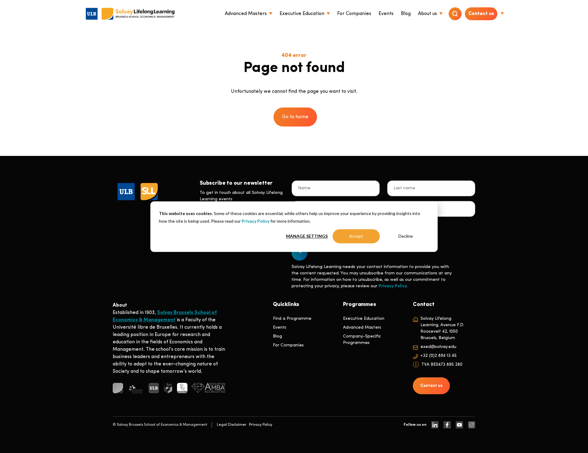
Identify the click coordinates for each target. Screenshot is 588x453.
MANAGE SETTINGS (307, 236)
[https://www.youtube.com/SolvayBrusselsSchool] (459, 424)
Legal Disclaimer (232, 425)
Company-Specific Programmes (362, 339)
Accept (356, 236)
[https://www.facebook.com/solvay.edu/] (447, 424)
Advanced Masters (362, 327)
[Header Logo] (130, 13)
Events (279, 327)
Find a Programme (292, 318)
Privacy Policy (256, 220)
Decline (405, 236)
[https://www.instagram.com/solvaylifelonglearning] (471, 424)
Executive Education (363, 318)
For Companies (288, 345)
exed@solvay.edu (438, 347)
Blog (277, 336)
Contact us (481, 13)
